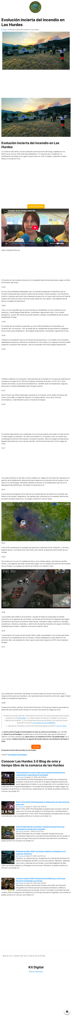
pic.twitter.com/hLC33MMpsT (44, 723)
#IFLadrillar (22, 718)
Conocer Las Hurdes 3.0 (19, 761)
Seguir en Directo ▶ (36, 206)
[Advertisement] (36, 85)
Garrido (21, 777)
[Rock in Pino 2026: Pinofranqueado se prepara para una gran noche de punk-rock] (7, 808)
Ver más (36, 747)
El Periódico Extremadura (17, 755)
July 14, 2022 (61, 726)
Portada (4, 29)
